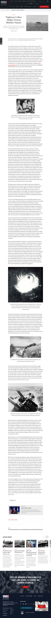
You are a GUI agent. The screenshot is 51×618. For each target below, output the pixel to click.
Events (17, 6)
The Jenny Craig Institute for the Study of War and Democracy (31, 529)
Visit (11, 6)
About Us (34, 6)
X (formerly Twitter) (33, 3)
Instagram (29, 3)
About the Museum (6, 608)
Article (13, 14)
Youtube (31, 3)
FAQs (11, 613)
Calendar (24, 1)
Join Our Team (5, 609)
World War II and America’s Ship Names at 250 (7, 552)
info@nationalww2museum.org (8, 604)
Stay (14, 6)
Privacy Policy (5, 613)
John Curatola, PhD (26, 508)
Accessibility (5, 615)
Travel (12, 1)
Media (11, 608)
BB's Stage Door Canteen (32, 1)
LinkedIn (37, 3)
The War (21, 6)
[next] (47, 537)
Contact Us (12, 609)
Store (16, 1)
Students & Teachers (27, 6)
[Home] (4, 3)
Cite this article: (14, 519)
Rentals (11, 611)
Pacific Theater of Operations (13, 529)
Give (38, 6)
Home (4, 10)
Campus (20, 1)
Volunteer (4, 611)
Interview (28, 549)
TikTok (35, 3)
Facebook (28, 3)
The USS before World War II (41, 552)
